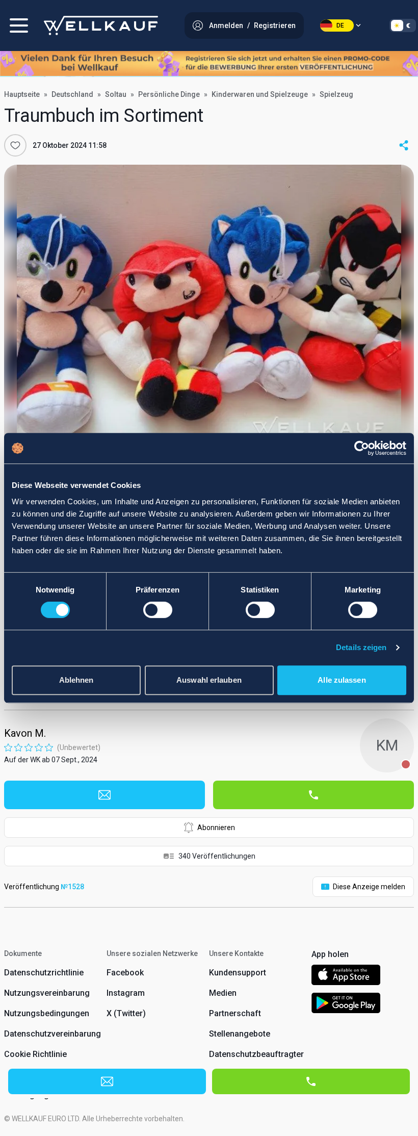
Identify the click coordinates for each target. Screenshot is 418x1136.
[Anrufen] (313, 795)
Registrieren (275, 25)
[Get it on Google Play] (346, 1005)
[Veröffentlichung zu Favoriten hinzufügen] (15, 145)
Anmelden (226, 25)
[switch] (157, 610)
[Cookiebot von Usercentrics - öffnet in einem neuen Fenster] (361, 448)
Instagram (126, 993)
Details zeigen (361, 647)
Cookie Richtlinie (35, 1054)
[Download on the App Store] (345, 977)
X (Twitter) (126, 1013)
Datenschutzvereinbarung (52, 1034)
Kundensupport (237, 972)
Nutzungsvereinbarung (47, 993)
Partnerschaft (235, 1013)
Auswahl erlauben (209, 680)
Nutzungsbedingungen (46, 1013)
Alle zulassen (341, 680)
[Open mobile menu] (19, 25)
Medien (223, 993)
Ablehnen (76, 680)
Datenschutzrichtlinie (44, 972)
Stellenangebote (239, 1034)
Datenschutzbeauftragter (256, 1054)
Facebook (125, 972)
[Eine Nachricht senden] (104, 795)
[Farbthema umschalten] (402, 25)
